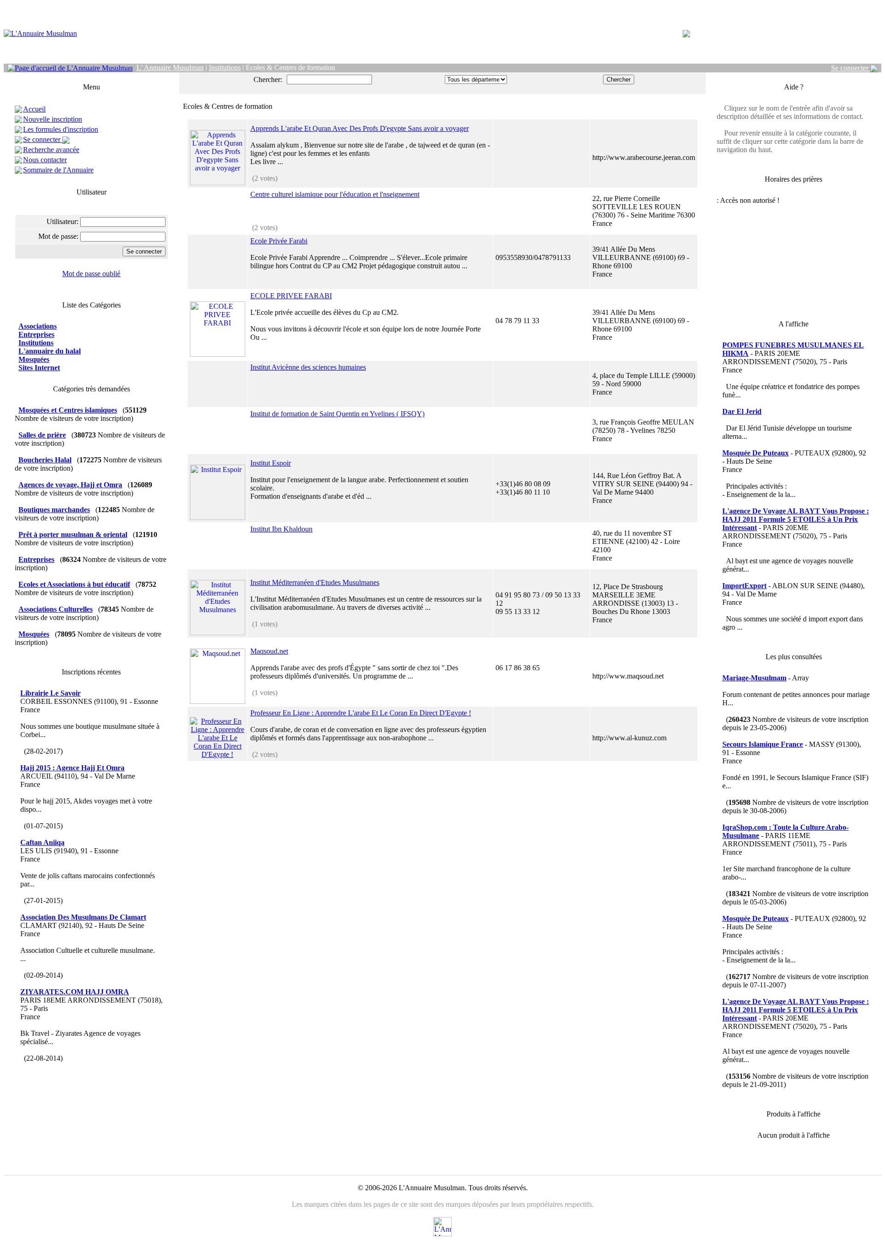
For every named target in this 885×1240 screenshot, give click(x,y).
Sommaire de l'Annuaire (58, 170)
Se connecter (850, 68)
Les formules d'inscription (60, 129)
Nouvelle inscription (52, 119)
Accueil (34, 109)
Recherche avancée (51, 150)
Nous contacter (45, 160)
